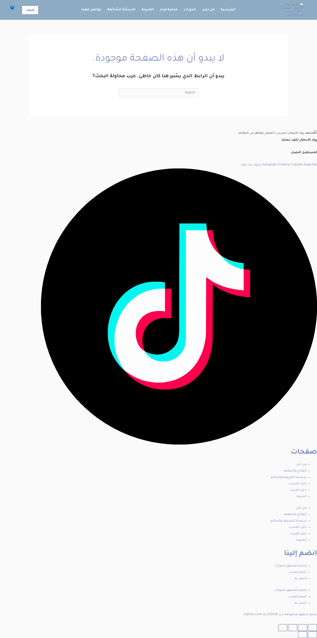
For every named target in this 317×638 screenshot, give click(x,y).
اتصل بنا (300, 578)
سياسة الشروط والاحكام (289, 477)
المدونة (301, 496)
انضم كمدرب (297, 572)
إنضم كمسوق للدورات (291, 566)
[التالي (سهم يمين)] (302, 634)
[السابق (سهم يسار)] (312, 634)
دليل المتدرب (297, 484)
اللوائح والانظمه (295, 471)
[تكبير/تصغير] (312, 627)
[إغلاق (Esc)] (282, 627)
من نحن (301, 464)
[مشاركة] (292, 627)
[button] (30, 10)
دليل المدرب (298, 490)
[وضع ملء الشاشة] (302, 627)
